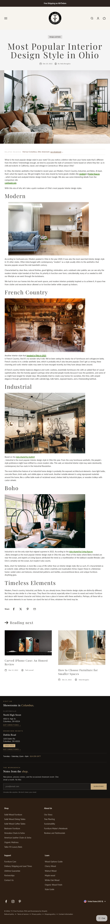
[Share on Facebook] (13, 609)
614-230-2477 (35, 756)
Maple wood (50, 875)
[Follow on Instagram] (13, 901)
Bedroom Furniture (12, 828)
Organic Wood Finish (53, 885)
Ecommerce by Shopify (39, 911)
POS (25, 911)
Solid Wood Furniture (13, 814)
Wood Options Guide (54, 861)
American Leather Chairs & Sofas (17, 837)
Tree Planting (49, 819)
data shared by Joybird (25, 457)
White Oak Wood (52, 880)
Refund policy (9, 914)
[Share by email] (34, 609)
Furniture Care (10, 861)
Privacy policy (36, 914)
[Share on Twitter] (20, 609)
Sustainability (49, 824)
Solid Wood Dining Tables (14, 819)
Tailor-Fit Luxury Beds (13, 847)
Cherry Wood (50, 866)
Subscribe (99, 786)
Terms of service (23, 914)
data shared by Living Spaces (81, 551)
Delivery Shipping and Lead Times (18, 866)
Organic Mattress (11, 842)
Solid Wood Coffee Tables (14, 824)
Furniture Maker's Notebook (55, 828)
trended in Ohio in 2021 (36, 355)
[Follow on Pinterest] (20, 901)
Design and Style (55, 37)
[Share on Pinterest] (27, 609)
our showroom (55, 152)
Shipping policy (50, 914)
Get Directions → (12, 725)
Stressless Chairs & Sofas (14, 833)
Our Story (48, 814)
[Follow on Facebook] (6, 901)
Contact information (66, 914)
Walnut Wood (50, 871)
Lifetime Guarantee (12, 871)
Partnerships (9, 875)
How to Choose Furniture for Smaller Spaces (78, 672)
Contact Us (9, 880)
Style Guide (49, 889)
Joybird (82, 174)
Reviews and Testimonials (54, 833)
